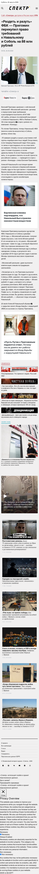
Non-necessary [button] (5, 852)
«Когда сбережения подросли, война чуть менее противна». (18, 687)
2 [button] (9, 515)
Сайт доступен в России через (19, 15)
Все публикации (6, 746)
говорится (12, 122)
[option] (19, 494)
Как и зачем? (5, 780)
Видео (3, 751)
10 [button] (34, 515)
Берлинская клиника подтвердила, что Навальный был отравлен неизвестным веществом (17, 217)
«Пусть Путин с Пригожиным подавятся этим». (19, 347)
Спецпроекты (5, 363)
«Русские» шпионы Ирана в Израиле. (18, 723)
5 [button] (18, 515)
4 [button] (15, 515)
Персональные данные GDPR (10, 756)
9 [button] (30, 515)
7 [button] (24, 515)
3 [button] (12, 515)
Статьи (3, 748)
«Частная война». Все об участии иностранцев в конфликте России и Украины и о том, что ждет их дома (18, 388)
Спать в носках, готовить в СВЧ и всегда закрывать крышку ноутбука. (19, 651)
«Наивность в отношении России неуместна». (18, 462)
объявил (27, 303)
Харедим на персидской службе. (18, 581)
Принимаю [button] (4, 782)
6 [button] (21, 515)
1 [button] (5, 515)
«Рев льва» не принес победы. (19, 615)
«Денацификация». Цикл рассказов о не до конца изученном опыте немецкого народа (19, 416)
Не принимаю (13, 782)
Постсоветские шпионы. (19, 545)
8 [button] (27, 515)
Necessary (6, 834)
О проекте (4, 743)
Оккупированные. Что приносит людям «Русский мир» (18, 374)
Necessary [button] (4, 832)
